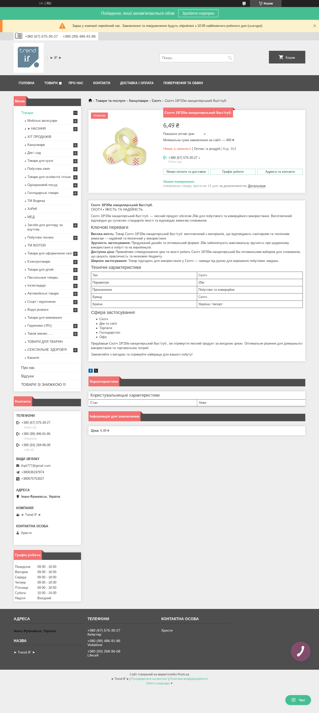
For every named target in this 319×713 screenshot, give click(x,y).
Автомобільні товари (43, 293)
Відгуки (27, 376)
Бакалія (33, 357)
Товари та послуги (110, 101)
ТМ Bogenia (36, 201)
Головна (26, 83)
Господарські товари (42, 193)
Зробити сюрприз (198, 13)
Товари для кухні (40, 161)
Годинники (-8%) (39, 325)
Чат (302, 700)
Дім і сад (34, 153)
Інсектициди (36, 285)
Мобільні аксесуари (42, 120)
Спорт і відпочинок (41, 301)
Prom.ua (183, 674)
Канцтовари (138, 101)
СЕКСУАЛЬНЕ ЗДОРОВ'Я (47, 350)
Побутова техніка (40, 237)
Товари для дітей (40, 269)
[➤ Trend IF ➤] (29, 58)
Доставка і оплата (137, 83)
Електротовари (38, 261)
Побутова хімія (38, 169)
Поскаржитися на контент (149, 679)
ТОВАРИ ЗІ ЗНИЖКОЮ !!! (43, 384)
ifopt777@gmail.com (36, 466)
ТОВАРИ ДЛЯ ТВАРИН (45, 342)
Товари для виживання (44, 317)
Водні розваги (37, 309)
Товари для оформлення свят (50, 253)
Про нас (76, 83)
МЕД (31, 217)
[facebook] (90, 371)
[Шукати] (230, 58)
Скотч (156, 101)
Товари (51, 83)
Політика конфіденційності (189, 679)
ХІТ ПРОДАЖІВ (39, 137)
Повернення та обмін (183, 83)
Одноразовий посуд (42, 185)
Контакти (101, 83)
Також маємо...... (40, 333)
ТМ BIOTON (36, 245)
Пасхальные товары (42, 277)
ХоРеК (32, 209)
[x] (96, 371)
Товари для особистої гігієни (49, 177)
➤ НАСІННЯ (36, 128)
